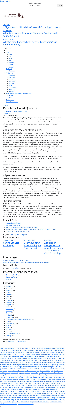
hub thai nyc (14, 377)
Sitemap (8, 279)
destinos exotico (45, 373)
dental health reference (51, 381)
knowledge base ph (6, 381)
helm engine (35, 371)
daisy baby (33, 402)
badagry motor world (24, 367)
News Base (12, 341)
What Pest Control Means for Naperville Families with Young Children (30, 34)
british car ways (5, 389)
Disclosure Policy (11, 277)
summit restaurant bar (52, 393)
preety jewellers (40, 393)
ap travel (57, 400)
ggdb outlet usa (38, 381)
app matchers (20, 383)
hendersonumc (14, 398)
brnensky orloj (7, 354)
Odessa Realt (43, 360)
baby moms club (35, 385)
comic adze (59, 375)
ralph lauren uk (55, 350)
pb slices (12, 379)
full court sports (51, 379)
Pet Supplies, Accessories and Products (18, 94)
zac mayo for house (31, 383)
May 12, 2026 (7, 31)
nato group (28, 379)
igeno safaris (16, 402)
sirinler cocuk (4, 379)
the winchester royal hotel (33, 358)
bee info (27, 373)
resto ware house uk (18, 358)
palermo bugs (35, 373)
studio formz (61, 379)
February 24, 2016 (29, 240)
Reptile (11, 67)
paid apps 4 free (25, 371)
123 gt (53, 371)
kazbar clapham (37, 352)
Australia (14, 396)
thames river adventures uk (20, 369)
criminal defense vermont (50, 389)
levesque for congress (31, 360)
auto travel (54, 373)
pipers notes (54, 367)
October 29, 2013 (8, 240)
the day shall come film (31, 356)
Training (11, 92)
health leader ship (30, 387)
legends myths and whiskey (25, 404)
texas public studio (14, 371)
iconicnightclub (45, 396)
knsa (22, 354)
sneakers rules (20, 379)
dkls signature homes (32, 363)
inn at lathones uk (51, 356)
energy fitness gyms (39, 379)
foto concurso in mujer (23, 375)
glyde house (14, 389)
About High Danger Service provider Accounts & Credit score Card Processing (31, 229)
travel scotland (23, 389)
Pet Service (9, 73)
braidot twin (23, 398)
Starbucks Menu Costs (13, 225)
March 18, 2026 (8, 39)
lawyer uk (51, 387)
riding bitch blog (35, 369)
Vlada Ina (7, 114)
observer (41, 375)
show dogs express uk (20, 365)
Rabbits (11, 65)
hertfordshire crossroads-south (10, 391)
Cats (10, 56)
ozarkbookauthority (57, 396)
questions (18, 235)
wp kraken (16, 381)
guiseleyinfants (43, 398)
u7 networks (41, 400)
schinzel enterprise (43, 402)
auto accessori (35, 354)
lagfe (22, 363)
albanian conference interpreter (13, 356)
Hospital (11, 83)
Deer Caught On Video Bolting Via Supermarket (32, 245)
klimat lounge (22, 350)
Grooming (12, 81)
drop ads (8, 369)
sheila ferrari (52, 360)
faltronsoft (14, 373)
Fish (10, 61)
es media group (13, 350)
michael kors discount (25, 352)
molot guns (13, 352)
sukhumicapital (33, 398)
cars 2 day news (46, 369)
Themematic (22, 341)
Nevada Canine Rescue (13, 223)
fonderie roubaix (10, 375)
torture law (24, 400)
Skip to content (5, 1)
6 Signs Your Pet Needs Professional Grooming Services (31, 27)
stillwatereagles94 (24, 396)
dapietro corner (16, 348)
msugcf (2, 375)
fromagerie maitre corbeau (52, 352)
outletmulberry (35, 396)
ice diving (42, 356)
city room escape (50, 375)
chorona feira (25, 402)
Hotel (10, 85)
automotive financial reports (46, 365)
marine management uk (12, 400)
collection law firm (28, 393)
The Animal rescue (12, 102)
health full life (37, 389)
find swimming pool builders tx (52, 385)
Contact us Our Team (13, 275)
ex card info (16, 354)
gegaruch (21, 373)
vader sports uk (26, 391)
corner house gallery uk (13, 363)
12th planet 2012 (45, 371)
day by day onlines (44, 383)
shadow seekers (46, 354)
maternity (35, 375)
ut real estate (58, 363)
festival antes (11, 360)
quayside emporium (50, 348)
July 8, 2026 (6, 25)
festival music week (57, 369)
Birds (10, 54)
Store (10, 98)
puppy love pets (59, 387)
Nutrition (12, 71)
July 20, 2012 (48, 240)
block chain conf (10, 404)
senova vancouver (37, 348)
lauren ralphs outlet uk (42, 350)
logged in (15, 268)
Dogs (10, 58)
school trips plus (42, 387)
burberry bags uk (16, 393)
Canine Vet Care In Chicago (11, 244)
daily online (3, 371)
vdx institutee (7, 402)
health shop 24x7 (18, 387)
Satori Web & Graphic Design (20, 385)
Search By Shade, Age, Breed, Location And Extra (21, 227)
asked (12, 235)
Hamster (11, 63)
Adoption (12, 75)
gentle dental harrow (38, 391)
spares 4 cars (12, 367)
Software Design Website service (29, 377)
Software (12, 89)
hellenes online (5, 377)
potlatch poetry (10, 383)
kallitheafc (31, 350)
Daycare (11, 79)
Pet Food (9, 69)
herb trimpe (20, 360)
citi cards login (32, 365)
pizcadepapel (47, 358)
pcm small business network (40, 367)
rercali (9, 385)
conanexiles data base (46, 363)
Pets (7, 52)
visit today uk (4, 398)
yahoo (8, 352)
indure (60, 373)
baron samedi (32, 400)
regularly (24, 235)
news (30, 389)
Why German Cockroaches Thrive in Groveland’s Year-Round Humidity (30, 43)
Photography (10, 100)
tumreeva (27, 354)
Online (11, 96)
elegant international (52, 391)
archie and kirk (26, 348)
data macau (54, 383)
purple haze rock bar (57, 377)
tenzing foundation (26, 381)
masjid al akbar (45, 377)
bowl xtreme (50, 400)
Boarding (12, 77)
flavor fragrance (5, 348)
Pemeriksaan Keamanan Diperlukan (17, 231)
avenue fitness (56, 358)
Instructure (12, 87)
